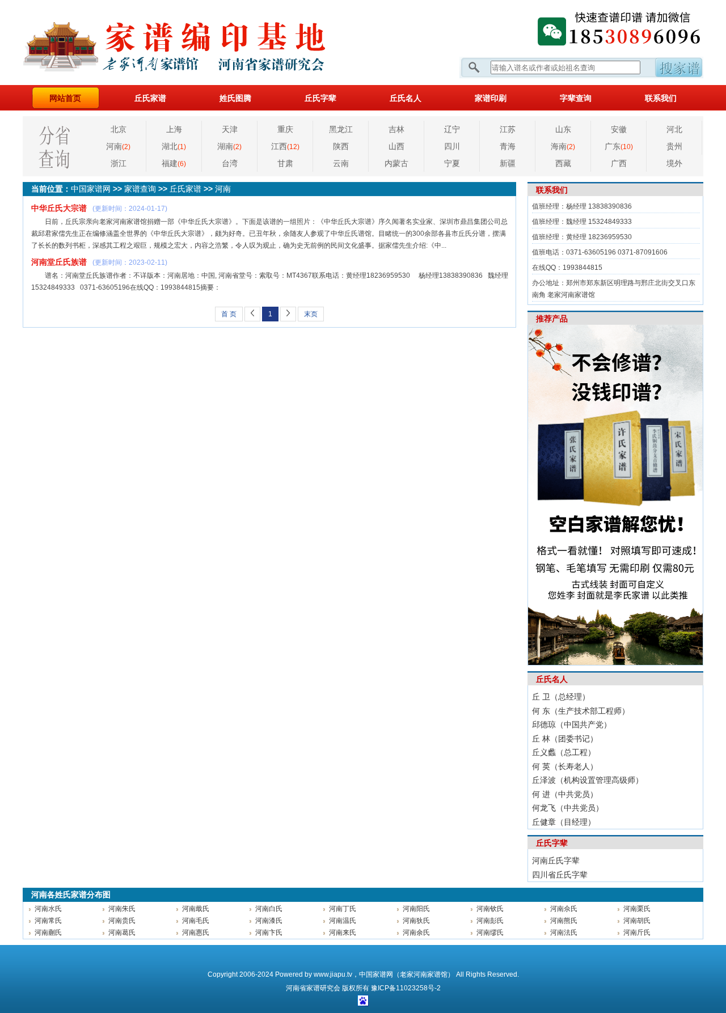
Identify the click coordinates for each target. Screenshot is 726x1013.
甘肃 (285, 163)
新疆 (508, 163)
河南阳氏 (416, 909)
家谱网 (193, 42)
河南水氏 (48, 909)
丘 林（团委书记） (565, 738)
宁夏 (452, 163)
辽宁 (452, 129)
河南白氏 (268, 909)
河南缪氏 (490, 932)
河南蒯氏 (48, 932)
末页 (311, 314)
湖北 (174, 146)
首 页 (229, 314)
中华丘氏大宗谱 (59, 208)
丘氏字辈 (320, 98)
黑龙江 (341, 129)
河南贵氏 (122, 921)
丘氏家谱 (150, 98)
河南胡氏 (637, 921)
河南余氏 (416, 932)
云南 (341, 163)
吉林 (396, 129)
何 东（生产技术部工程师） (581, 710)
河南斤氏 (637, 932)
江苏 (508, 129)
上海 (174, 129)
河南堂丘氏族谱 (59, 261)
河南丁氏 (342, 909)
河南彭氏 (490, 921)
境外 (674, 163)
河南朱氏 (122, 909)
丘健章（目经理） (564, 821)
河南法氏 (563, 932)
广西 (619, 163)
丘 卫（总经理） (561, 696)
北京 (118, 129)
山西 (396, 146)
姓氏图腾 (235, 98)
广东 (619, 146)
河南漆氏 (268, 921)
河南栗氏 (637, 909)
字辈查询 (576, 98)
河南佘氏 (563, 909)
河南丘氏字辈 (556, 860)
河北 (674, 129)
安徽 (619, 129)
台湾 (230, 163)
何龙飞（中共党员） (567, 807)
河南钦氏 (490, 909)
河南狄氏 (416, 921)
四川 (452, 146)
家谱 (313, 988)
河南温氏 (342, 921)
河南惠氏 (195, 932)
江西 (285, 146)
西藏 (563, 163)
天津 (230, 129)
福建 (174, 163)
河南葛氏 (122, 932)
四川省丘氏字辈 (560, 874)
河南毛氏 (195, 921)
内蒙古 (396, 163)
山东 (563, 129)
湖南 (229, 146)
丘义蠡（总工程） (564, 752)
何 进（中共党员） (565, 794)
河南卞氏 (268, 932)
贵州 (674, 146)
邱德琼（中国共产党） (571, 724)
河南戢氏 (195, 909)
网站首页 (65, 98)
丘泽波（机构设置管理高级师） (587, 780)
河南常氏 (48, 921)
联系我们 (661, 98)
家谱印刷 (490, 98)
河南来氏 (342, 932)
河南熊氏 (563, 921)
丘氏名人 (405, 98)
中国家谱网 (91, 188)
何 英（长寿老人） (565, 766)
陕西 (341, 146)
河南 (118, 146)
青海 (508, 146)
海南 (563, 146)
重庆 (285, 129)
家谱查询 (140, 188)
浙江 (118, 163)
